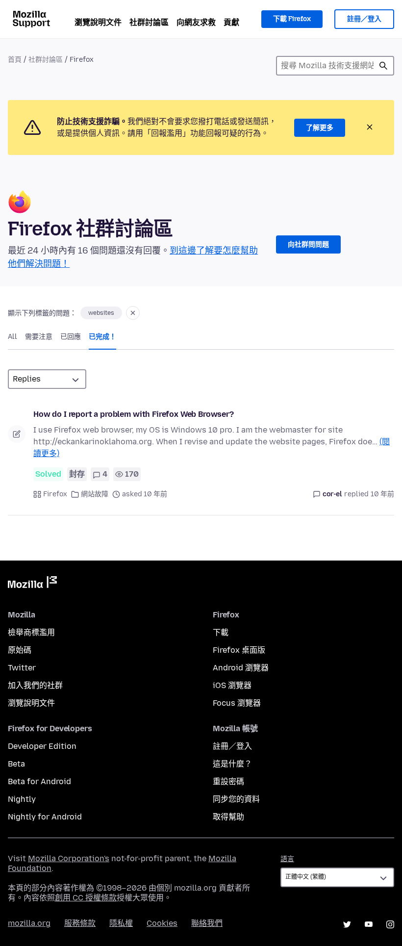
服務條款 (80, 923)
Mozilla (32, 584)
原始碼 (19, 650)
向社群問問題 (308, 244)
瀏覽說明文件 (98, 22)
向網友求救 (196, 22)
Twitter (22, 667)
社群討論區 (149, 22)
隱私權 (121, 923)
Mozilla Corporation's (68, 858)
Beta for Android (39, 781)
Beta (16, 763)
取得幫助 (228, 816)
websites (101, 312)
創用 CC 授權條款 (86, 897)
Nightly (22, 799)
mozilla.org (29, 923)
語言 (287, 859)
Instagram (390, 924)
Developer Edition (42, 746)
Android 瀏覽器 (241, 667)
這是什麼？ (232, 763)
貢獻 (231, 22)
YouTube (369, 924)
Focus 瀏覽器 (237, 703)
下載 (220, 632)
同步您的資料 (236, 799)
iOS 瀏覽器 (232, 685)
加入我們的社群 (35, 685)
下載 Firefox (292, 19)
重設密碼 (228, 781)
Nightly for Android (45, 816)
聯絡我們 (207, 923)
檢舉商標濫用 (31, 632)
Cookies (162, 923)
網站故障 (94, 494)
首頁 (15, 59)
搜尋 (383, 66)
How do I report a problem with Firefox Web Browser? (133, 414)
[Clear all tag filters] (133, 313)
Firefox (55, 494)
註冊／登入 (364, 19)
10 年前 (382, 494)
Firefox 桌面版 (239, 650)
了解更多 (319, 128)
